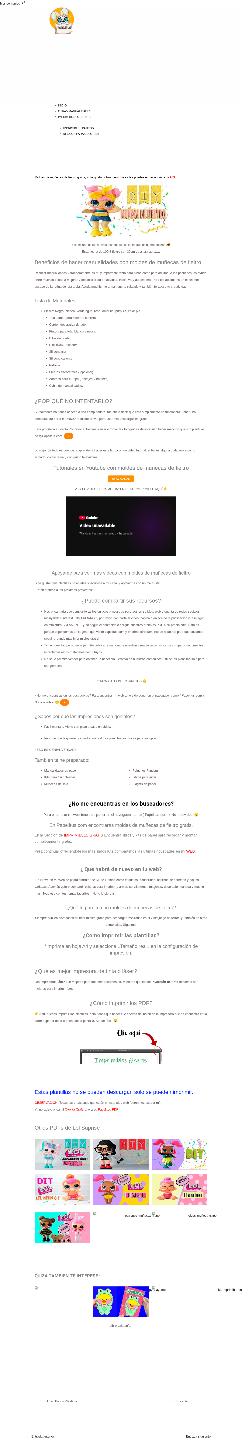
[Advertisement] (121, 73)
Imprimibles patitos (78, 128)
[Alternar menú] (95, 118)
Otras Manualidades (74, 111)
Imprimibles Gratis (73, 116)
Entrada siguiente (200, 1436)
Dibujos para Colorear (81, 133)
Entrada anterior (40, 1436)
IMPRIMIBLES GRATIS (83, 835)
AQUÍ (173, 177)
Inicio (62, 105)
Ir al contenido (10, 3)
